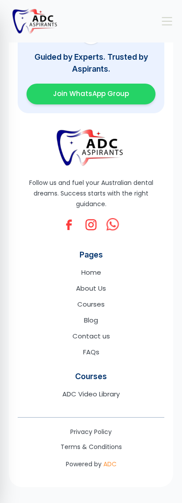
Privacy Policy (91, 431)
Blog (91, 320)
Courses (91, 304)
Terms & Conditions (91, 446)
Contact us (91, 336)
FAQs (91, 352)
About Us (91, 288)
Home (91, 272)
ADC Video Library (91, 394)
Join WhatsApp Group (91, 93)
